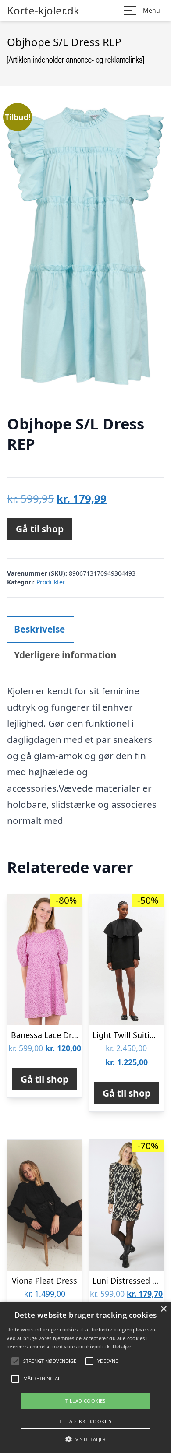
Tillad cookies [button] (85, 1400)
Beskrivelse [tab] (39, 629)
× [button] (163, 1309)
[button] (85, 1439)
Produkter (50, 582)
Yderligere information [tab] (65, 655)
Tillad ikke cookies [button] (85, 1421)
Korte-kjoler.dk (43, 11)
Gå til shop (40, 529)
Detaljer (122, 1346)
